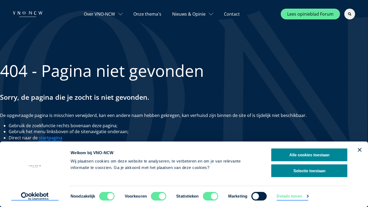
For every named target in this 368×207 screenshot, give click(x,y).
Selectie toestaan (309, 170)
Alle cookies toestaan (309, 155)
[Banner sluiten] (360, 150)
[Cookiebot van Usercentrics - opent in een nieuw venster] (34, 196)
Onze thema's (147, 14)
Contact (232, 14)
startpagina (50, 138)
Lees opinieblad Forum (310, 14)
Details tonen (289, 196)
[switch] (158, 196)
